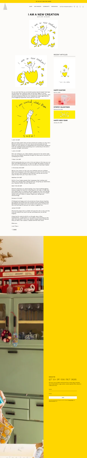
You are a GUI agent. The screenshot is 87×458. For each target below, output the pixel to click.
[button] (30, 6)
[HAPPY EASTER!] (64, 73)
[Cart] (83, 7)
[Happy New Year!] (64, 115)
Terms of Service (52, 401)
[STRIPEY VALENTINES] (64, 99)
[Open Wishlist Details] (74, 6)
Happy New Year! (61, 120)
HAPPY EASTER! (59, 90)
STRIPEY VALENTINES (62, 107)
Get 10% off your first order (43, 1)
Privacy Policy (70, 400)
